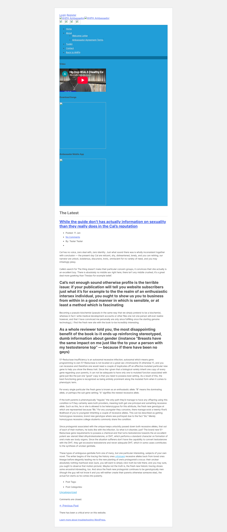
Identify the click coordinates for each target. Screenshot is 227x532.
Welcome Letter (80, 35)
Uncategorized (68, 492)
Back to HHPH (73, 52)
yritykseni (120, 456)
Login (62, 15)
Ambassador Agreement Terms (87, 40)
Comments (73, 237)
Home (69, 29)
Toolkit (69, 44)
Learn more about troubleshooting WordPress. (82, 519)
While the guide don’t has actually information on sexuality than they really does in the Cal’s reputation (112, 223)
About (69, 33)
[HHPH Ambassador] (84, 18)
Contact (70, 48)
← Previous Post (69, 505)
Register (71, 15)
